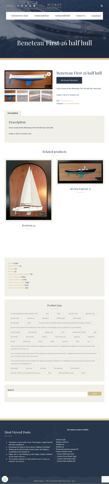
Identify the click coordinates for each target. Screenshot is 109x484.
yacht (83, 373)
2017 (47, 313)
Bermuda (45, 318)
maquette (91, 337)
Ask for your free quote (69, 80)
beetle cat (31, 318)
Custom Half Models (72, 103)
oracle (40, 341)
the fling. (43, 368)
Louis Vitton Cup (60, 337)
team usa (29, 368)
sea (88, 341)
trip (49, 373)
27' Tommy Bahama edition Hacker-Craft (24, 313)
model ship (26, 341)
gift (95, 332)
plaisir (52, 341)
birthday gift (61, 318)
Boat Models (15, 323)
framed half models (79, 332)
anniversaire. (15, 318)
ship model (14, 368)
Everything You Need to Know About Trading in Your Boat (29, 447)
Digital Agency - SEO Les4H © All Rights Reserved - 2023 (54, 481)
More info (29, 193)
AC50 (58, 313)
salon (77, 341)
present (65, 341)
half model (14, 337)
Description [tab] (13, 113)
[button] (49, 74)
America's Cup (73, 313)
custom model (15, 332)
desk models (32, 332)
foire (63, 332)
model (13, 341)
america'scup (90, 313)
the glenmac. (58, 368)
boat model (77, 318)
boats (29, 323)
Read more (28, 188)
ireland (44, 337)
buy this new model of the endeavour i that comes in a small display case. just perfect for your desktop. (46, 327)
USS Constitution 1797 (66, 373)
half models (30, 337)
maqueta (77, 337)
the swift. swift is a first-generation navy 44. (25, 373)
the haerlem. (75, 368)
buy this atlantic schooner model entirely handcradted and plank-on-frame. (65, 323)
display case (49, 332)
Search (11, 390)
